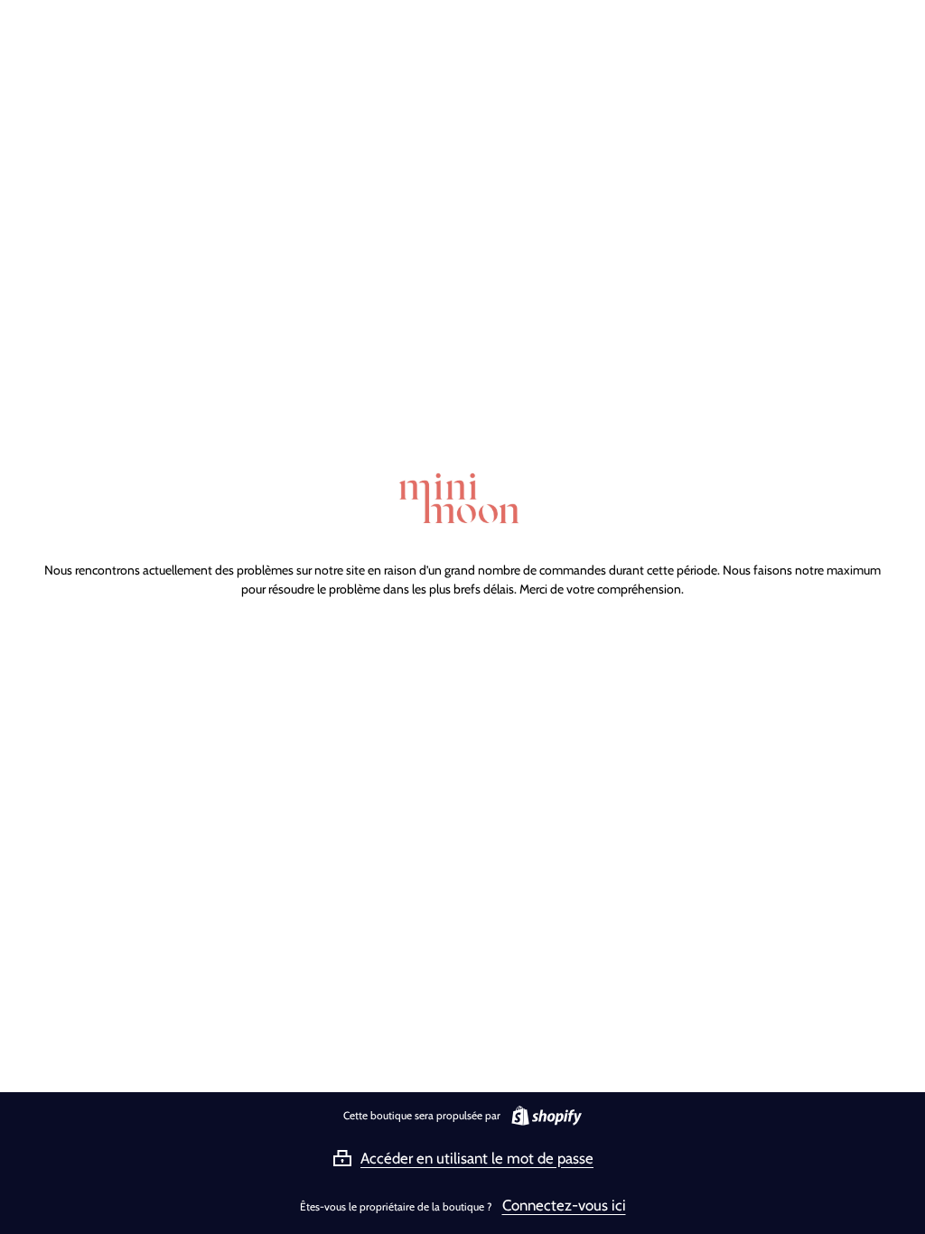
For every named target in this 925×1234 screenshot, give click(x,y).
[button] (462, 1158)
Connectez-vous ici (564, 1205)
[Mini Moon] (462, 500)
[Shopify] (543, 1115)
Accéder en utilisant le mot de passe (476, 1158)
